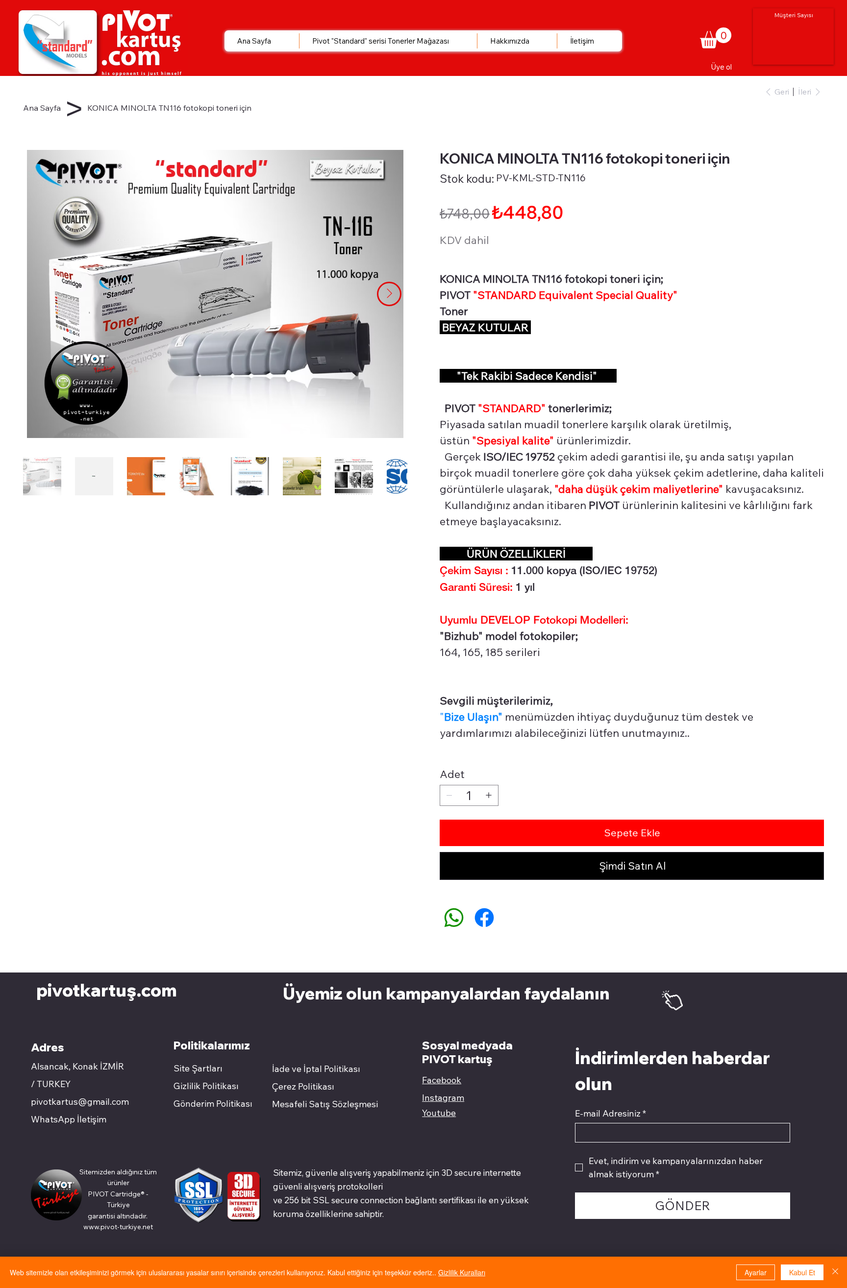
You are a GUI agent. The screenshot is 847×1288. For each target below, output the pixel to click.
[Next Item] (389, 294)
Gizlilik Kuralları (461, 1272)
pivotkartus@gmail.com (80, 1101)
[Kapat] (835, 1272)
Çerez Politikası (303, 1086)
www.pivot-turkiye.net (118, 1226)
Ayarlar (756, 1272)
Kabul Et (802, 1272)
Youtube (439, 1112)
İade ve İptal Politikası (316, 1068)
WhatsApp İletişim (68, 1119)
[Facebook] (484, 917)
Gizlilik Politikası (206, 1086)
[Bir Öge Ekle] (488, 795)
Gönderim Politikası (213, 1103)
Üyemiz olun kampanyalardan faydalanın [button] (448, 993)
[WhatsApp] (454, 917)
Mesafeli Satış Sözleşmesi (325, 1104)
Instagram (443, 1097)
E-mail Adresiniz (610, 1113)
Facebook (441, 1080)
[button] (715, 38)
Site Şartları (198, 1068)
